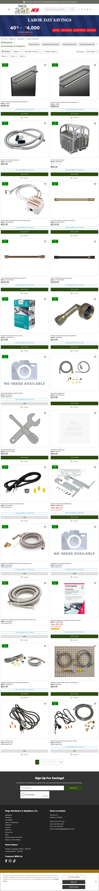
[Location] (85, 9)
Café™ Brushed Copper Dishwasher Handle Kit (13, 278)
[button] (9, 9)
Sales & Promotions (11, 822)
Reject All (74, 882)
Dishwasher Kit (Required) (58, 449)
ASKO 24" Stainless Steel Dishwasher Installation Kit (14, 101)
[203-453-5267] (87, 9)
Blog (6, 835)
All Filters (7, 51)
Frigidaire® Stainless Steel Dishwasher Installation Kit (15, 682)
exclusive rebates (79, 30)
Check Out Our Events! (68, 2)
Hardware (8, 817)
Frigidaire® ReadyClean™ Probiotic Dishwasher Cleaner (66, 620)
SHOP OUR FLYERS (67, 30)
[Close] (96, 881)
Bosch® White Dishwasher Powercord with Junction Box (15, 220)
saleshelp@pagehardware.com (64, 829)
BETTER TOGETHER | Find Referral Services (42, 2)
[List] (82, 9)
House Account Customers (13, 837)
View (24, 403)
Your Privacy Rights (74, 877)
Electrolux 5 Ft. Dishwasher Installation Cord (12, 504)
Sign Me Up (73, 788)
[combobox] (17, 51)
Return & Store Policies (12, 840)
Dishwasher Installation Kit (58, 393)
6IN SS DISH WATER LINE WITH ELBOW (11, 393)
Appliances (12, 39)
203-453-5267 (60, 821)
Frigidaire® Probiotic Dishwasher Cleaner (12, 335)
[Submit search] (72, 9)
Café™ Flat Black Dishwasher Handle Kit (61, 278)
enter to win (91, 30)
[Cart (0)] (90, 9)
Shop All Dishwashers (33, 39)
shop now (56, 30)
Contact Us (8, 832)
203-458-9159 (58, 826)
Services (7, 827)
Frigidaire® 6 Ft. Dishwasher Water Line (61, 563)
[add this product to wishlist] (45, 65)
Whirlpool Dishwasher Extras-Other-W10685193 (63, 335)
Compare (25, 117)
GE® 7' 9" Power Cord (6, 741)
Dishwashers (21, 39)
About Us (8, 830)
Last (61, 762)
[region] (49, 882)
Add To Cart (25, 113)
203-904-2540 (59, 824)
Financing (8, 825)
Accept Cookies (74, 887)
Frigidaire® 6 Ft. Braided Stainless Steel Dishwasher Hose (16, 563)
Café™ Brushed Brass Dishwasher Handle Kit (63, 220)
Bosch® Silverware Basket (58, 160)
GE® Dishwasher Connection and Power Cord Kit (64, 741)
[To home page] (27, 9)
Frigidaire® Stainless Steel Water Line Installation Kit (64, 682)
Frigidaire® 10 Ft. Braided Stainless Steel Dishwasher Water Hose (18, 619)
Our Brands (8, 820)
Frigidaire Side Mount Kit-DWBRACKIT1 (61, 504)
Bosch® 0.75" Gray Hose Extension (10, 160)
